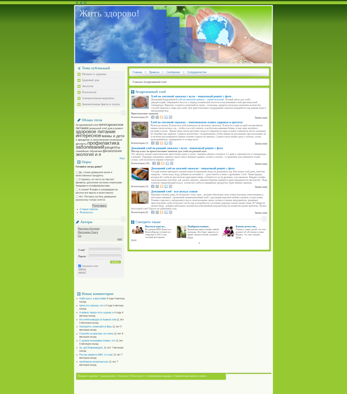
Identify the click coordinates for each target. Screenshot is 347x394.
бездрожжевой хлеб (87, 125)
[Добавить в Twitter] (166, 117)
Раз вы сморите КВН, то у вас (96, 354)
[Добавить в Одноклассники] (161, 117)
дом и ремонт (115, 128)
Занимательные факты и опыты (101, 104)
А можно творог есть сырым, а (96, 312)
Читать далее (261, 117)
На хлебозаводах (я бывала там (97, 319)
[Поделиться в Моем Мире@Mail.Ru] (157, 117)
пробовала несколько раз (93, 361)
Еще (122, 158)
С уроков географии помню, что (97, 340)
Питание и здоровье (94, 74)
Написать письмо (85, 2)
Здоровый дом (90, 80)
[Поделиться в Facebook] (152, 117)
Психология (89, 92)
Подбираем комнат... (199, 226)
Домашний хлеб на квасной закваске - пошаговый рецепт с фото (193, 168)
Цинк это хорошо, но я (92, 305)
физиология (112, 151)
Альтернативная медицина (98, 98)
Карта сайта (81, 2)
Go (79, 235)
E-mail (82, 250)
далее (134, 240)
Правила (154, 72)
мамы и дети (113, 136)
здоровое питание (95, 131)
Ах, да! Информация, (91, 347)
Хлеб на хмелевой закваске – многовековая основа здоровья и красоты (197, 122)
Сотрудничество (197, 72)
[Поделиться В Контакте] (170, 117)
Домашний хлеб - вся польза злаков (174, 191)
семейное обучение (89, 151)
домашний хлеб (98, 128)
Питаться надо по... (155, 226)
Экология (87, 86)
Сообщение (173, 72)
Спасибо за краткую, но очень (96, 333)
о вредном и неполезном (92, 139)
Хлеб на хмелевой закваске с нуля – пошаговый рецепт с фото (191, 96)
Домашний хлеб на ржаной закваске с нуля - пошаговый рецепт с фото (177, 148)
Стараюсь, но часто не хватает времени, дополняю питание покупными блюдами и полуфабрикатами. (99, 182)
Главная (137, 72)
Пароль (83, 256)
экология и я (88, 154)
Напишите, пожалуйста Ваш (95, 326)
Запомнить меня (90, 266)
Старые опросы (89, 209)
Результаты (86, 212)
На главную (77, 2)
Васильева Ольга (88, 232)
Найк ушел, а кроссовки (92, 298)
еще (119, 239)
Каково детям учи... (246, 226)
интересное (88, 135)
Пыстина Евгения (88, 228)
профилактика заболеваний (97, 145)
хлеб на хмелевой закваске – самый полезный (201, 99)
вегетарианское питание (99, 126)
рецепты (112, 147)
